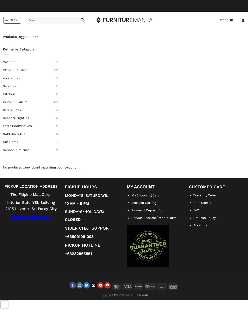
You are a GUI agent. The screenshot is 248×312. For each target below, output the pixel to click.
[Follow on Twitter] (87, 285)
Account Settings (144, 203)
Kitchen (9, 94)
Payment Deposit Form (149, 210)
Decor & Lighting (16, 118)
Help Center (202, 203)
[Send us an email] (93, 285)
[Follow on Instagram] (80, 285)
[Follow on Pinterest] (100, 285)
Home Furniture (15, 102)
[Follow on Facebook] (73, 285)
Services (9, 86)
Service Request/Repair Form (153, 218)
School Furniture (16, 150)
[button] (12, 20)
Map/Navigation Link (31, 217)
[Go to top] (4, 304)
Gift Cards (10, 142)
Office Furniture (15, 70)
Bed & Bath (12, 110)
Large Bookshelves (17, 126)
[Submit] (82, 20)
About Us (200, 225)
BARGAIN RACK (14, 134)
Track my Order (204, 195)
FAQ (196, 210)
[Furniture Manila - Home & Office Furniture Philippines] (124, 20)
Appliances (11, 78)
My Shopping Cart (145, 195)
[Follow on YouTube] (107, 285)
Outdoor (9, 62)
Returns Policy (204, 218)
